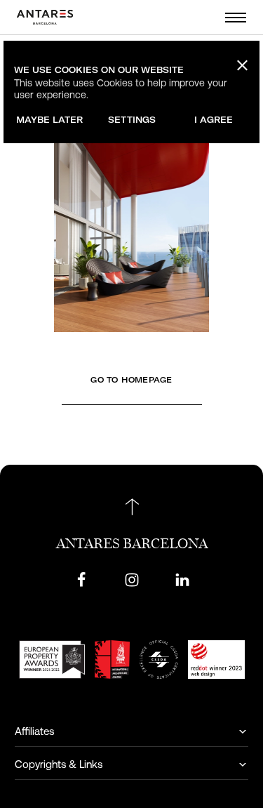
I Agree (213, 119)
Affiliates (34, 731)
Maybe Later (49, 119)
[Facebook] (81, 579)
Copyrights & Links (58, 764)
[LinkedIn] (182, 579)
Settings (132, 119)
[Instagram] (132, 579)
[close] (241, 64)
